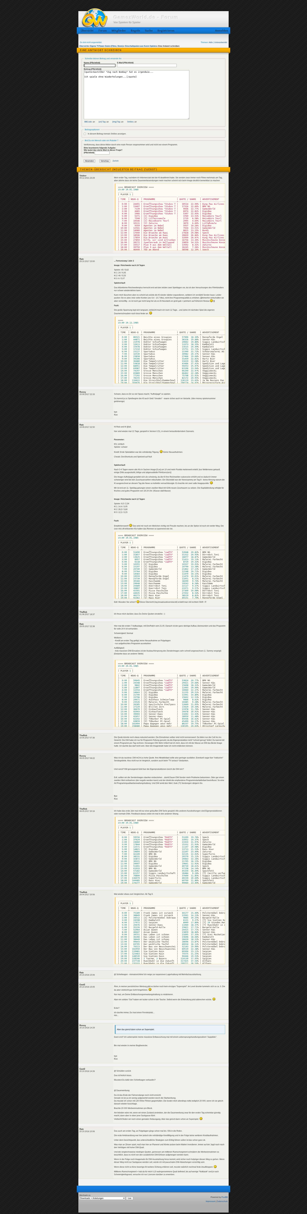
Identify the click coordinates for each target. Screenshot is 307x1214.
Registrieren (165, 30)
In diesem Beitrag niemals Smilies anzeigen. (107, 134)
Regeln (135, 30)
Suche (149, 30)
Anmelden (221, 30)
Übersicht (87, 30)
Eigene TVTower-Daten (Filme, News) (106, 46)
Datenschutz (222, 1201)
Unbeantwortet (220, 42)
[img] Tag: (116, 122)
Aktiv (211, 42)
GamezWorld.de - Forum (146, 17)
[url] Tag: (102, 122)
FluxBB (224, 1197)
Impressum (210, 1201)
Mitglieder (119, 30)
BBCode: (88, 122)
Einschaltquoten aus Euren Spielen (141, 46)
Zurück (115, 161)
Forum (102, 30)
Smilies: (130, 122)
